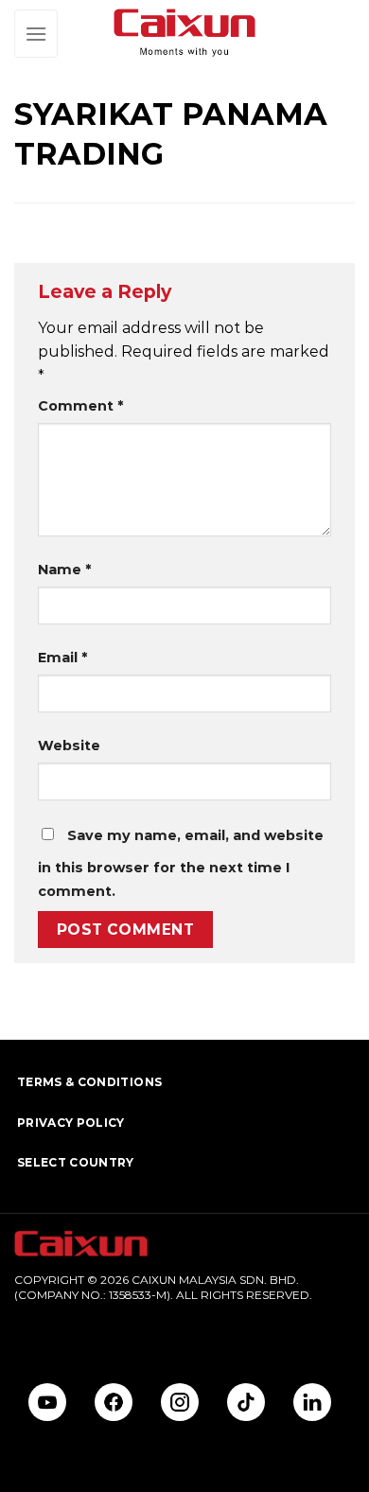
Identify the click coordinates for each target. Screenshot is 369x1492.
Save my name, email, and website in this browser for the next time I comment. (181, 864)
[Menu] (36, 33)
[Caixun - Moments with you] (184, 33)
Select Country (75, 1162)
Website (69, 745)
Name (64, 569)
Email (62, 657)
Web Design (48, 1326)
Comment (80, 405)
